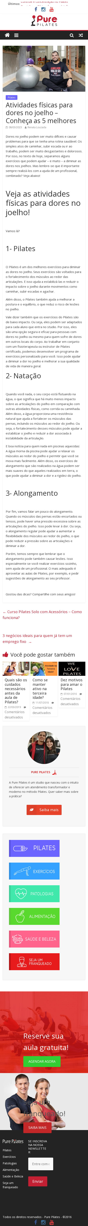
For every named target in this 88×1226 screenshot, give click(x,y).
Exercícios (9, 1157)
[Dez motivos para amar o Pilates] (72, 664)
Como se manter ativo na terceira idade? (40, 688)
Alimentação (11, 1170)
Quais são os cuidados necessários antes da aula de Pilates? (16, 690)
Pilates (11, 97)
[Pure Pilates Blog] (44, 18)
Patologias (10, 1163)
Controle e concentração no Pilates (44, 4)
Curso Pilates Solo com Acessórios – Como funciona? (42, 614)
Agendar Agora (41, 1061)
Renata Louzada (37, 127)
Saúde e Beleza (13, 1176)
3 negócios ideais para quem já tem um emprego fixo (37, 638)
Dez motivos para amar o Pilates (71, 684)
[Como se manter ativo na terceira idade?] (43, 664)
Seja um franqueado (10, 1185)
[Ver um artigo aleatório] (80, 35)
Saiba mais (37, 1127)
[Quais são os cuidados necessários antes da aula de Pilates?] (16, 664)
